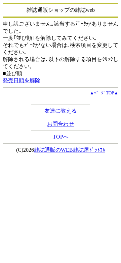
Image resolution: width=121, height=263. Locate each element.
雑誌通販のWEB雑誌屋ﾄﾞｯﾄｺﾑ (69, 150)
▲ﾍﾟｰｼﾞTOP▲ (104, 92)
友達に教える (60, 111)
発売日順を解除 (21, 80)
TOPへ (61, 137)
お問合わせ (60, 124)
